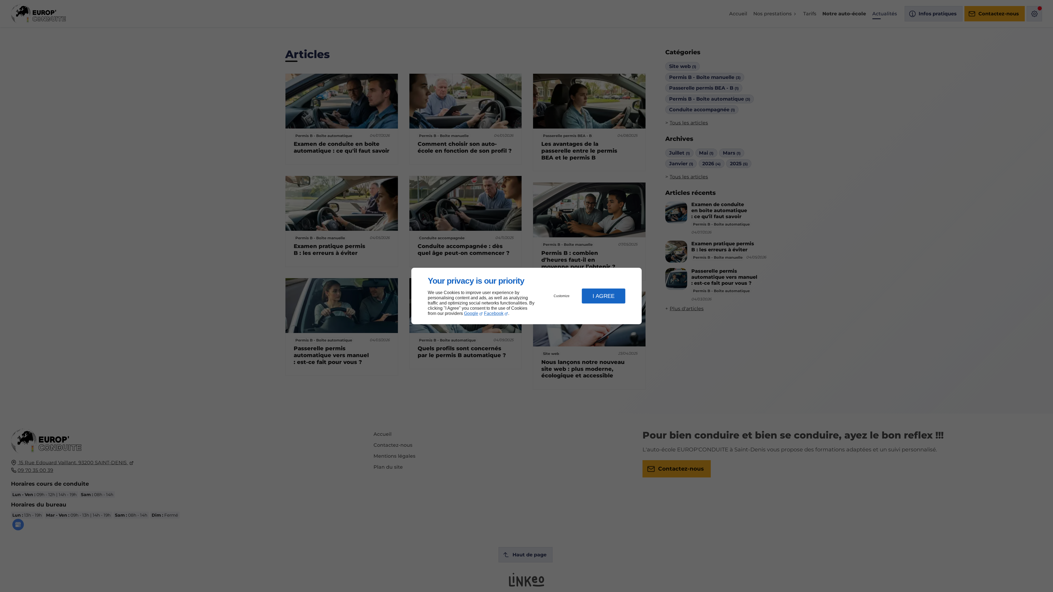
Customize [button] (562, 296)
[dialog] (526, 296)
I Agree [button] (604, 296)
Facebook (493, 313)
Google (471, 313)
